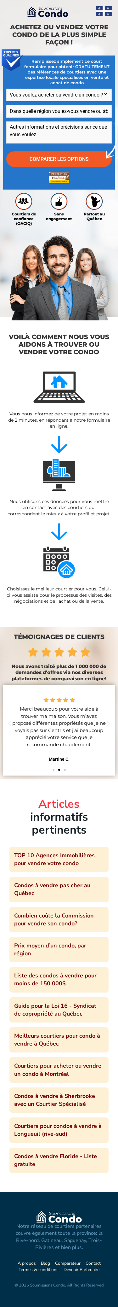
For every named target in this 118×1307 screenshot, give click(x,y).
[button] (9, 724)
